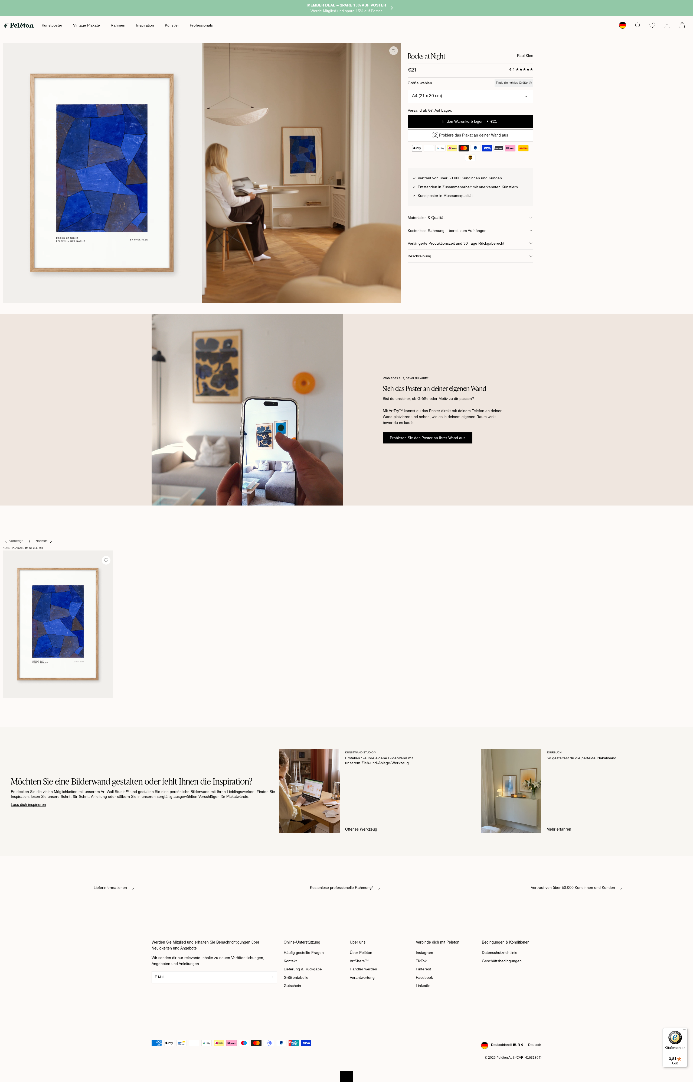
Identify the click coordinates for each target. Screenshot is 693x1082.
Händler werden (363, 969)
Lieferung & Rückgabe (303, 969)
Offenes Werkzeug (361, 829)
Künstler (172, 25)
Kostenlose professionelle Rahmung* (341, 887)
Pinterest (423, 969)
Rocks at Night (17, 703)
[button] (637, 25)
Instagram (424, 952)
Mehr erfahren (559, 829)
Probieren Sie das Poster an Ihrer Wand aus (427, 438)
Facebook (424, 977)
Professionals (201, 25)
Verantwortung (362, 977)
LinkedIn (423, 985)
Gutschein (292, 985)
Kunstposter (52, 25)
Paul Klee (525, 55)
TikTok (421, 961)
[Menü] (684, 1031)
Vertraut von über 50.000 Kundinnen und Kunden (573, 887)
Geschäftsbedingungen (502, 961)
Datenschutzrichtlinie (499, 952)
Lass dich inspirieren (28, 805)
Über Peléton (361, 952)
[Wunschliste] (652, 25)
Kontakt (290, 961)
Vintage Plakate (86, 25)
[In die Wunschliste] (393, 50)
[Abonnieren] (272, 977)
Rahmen (118, 25)
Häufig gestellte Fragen (304, 952)
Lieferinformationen (110, 887)
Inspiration (145, 25)
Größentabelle (296, 977)
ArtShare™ (359, 961)
